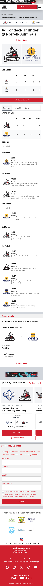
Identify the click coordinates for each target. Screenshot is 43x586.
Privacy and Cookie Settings (29, 562)
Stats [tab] (27, 108)
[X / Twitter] (21, 567)
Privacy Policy (22, 559)
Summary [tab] (7, 108)
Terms (31, 559)
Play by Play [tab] (18, 108)
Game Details (18, 438)
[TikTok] (29, 567)
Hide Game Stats (20, 100)
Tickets (18, 432)
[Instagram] (14, 567)
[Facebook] (7, 567)
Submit (21, 501)
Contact (12, 559)
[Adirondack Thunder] (4, 7)
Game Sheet (22, 40)
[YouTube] (36, 567)
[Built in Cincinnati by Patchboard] (22, 577)
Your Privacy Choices (11, 562)
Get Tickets (25, 7)
